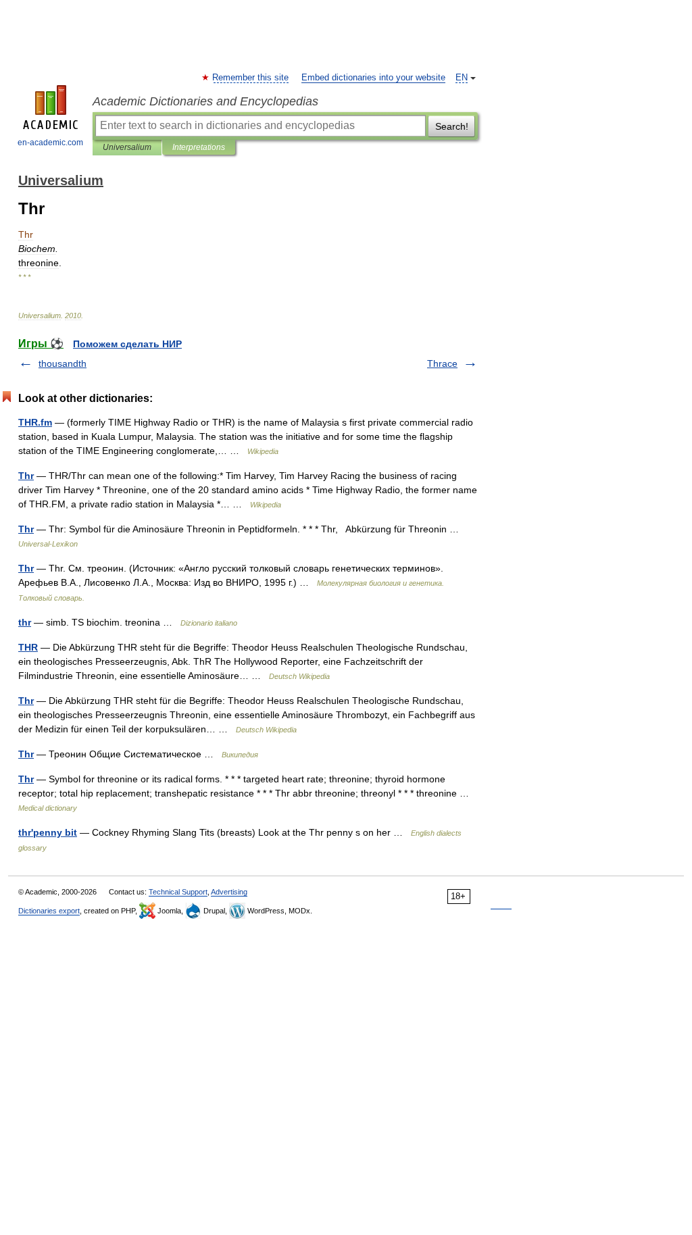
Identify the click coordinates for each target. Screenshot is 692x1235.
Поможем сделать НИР (127, 343)
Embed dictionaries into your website (373, 77)
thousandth (62, 363)
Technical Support (178, 892)
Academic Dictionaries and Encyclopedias (205, 101)
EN (461, 77)
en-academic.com (50, 142)
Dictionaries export (49, 911)
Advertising (229, 892)
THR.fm (35, 422)
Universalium (127, 147)
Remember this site (251, 77)
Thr (26, 475)
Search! (451, 126)
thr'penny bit (47, 832)
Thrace (442, 363)
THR (28, 647)
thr (24, 622)
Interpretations (198, 147)
